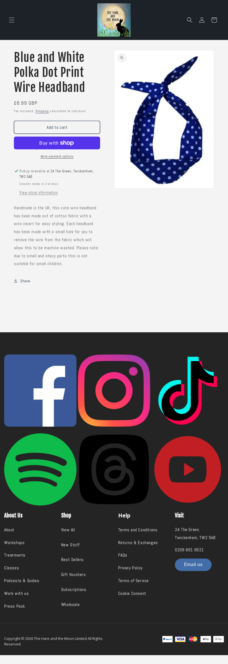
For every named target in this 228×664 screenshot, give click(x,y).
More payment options (57, 156)
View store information (38, 192)
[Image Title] (40, 390)
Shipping (42, 111)
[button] (12, 20)
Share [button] (25, 280)
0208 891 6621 (189, 550)
